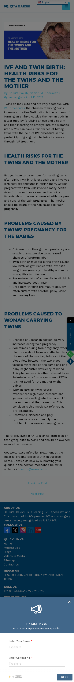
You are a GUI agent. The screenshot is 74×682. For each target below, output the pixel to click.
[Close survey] (69, 602)
